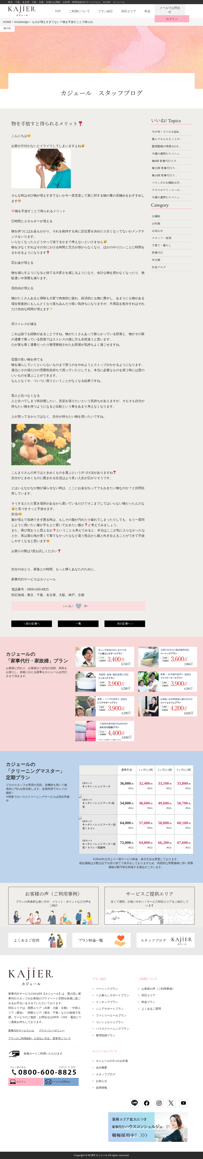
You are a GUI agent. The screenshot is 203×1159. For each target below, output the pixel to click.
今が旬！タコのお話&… (167, 131)
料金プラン (148, 1002)
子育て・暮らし (161, 245)
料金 (147, 11)
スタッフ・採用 (161, 238)
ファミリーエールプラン (111, 1015)
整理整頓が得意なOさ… (167, 146)
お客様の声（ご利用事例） (158, 988)
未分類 (156, 260)
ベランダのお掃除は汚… (167, 182)
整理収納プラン (105, 1035)
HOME (7, 22)
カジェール (48, 579)
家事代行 (157, 252)
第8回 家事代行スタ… (165, 161)
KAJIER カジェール (98, 1155)
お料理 (156, 223)
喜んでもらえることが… (167, 139)
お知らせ (157, 231)
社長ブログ (159, 267)
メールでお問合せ (169, 10)
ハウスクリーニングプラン (112, 1028)
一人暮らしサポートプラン (112, 995)
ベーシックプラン (107, 988)
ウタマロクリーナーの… (167, 190)
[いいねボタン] (78, 606)
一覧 (78, 623)
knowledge (21, 22)
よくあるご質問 (151, 1008)
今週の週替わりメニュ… (167, 153)
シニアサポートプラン (110, 1008)
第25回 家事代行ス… (165, 168)
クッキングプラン (107, 1002)
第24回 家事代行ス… (165, 175)
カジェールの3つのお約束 (112, 1061)
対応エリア (128, 11)
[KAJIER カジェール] (21, 9)
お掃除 (156, 216)
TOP (58, 11)
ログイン (172, 19)
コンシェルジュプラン (110, 1022)
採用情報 (101, 1087)
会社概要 (101, 1067)
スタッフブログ (105, 1074)
